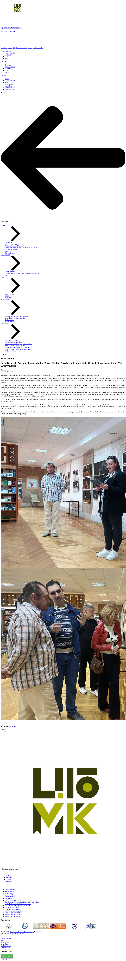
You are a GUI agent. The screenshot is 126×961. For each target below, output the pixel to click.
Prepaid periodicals (11, 321)
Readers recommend (11, 249)
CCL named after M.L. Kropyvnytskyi (22, 932)
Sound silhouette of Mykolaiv (14, 342)
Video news (8, 297)
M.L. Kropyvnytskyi (14, 28)
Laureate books (9, 242)
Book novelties (9, 320)
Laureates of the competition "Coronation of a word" (21, 248)
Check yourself (5, 255)
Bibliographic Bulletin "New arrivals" (16, 316)
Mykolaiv (4, 28)
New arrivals (5, 299)
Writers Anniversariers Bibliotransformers (17, 349)
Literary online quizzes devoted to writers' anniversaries (22, 273)
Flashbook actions (10, 351)
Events (7, 296)
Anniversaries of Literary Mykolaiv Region (18, 344)
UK (2, 61)
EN (5, 61)
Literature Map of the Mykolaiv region (17, 347)
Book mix (8, 251)
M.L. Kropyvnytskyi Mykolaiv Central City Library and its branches (22, 48)
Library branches (6, 939)
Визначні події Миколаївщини (15, 345)
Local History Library (11, 340)
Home (3, 937)
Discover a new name (11, 244)
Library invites (9, 294)
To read (3, 225)
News (2, 277)
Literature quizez (10, 272)
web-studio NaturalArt (17, 933)
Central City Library (8, 31)
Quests (7, 275)
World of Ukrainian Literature (14, 246)
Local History (5, 323)
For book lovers (6, 946)
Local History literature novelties (15, 318)
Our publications (10, 253)
